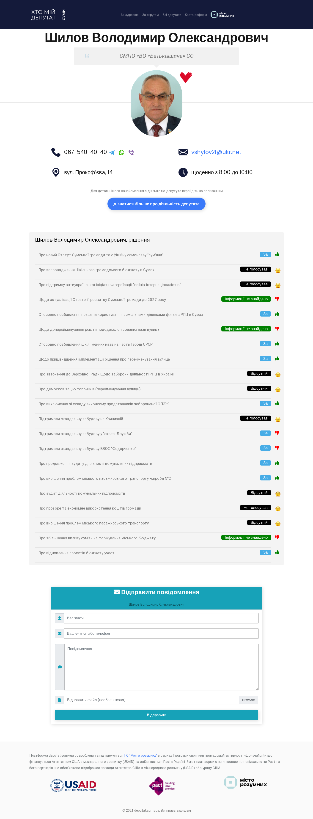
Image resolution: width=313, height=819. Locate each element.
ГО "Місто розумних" (140, 755)
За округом (150, 14)
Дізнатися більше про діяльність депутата (156, 204)
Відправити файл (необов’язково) (96, 700)
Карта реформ (196, 14)
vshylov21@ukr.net (216, 152)
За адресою (130, 14)
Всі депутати (171, 14)
